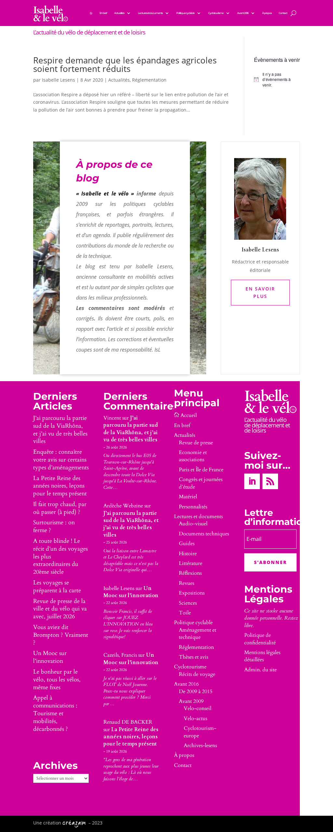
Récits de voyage (197, 674)
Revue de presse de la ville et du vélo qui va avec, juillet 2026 (60, 609)
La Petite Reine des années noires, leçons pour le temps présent (60, 486)
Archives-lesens (200, 745)
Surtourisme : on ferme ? (54, 526)
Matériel (188, 496)
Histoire (188, 553)
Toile (185, 612)
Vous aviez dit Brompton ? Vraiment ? (60, 635)
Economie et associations (193, 456)
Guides (186, 543)
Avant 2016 (242, 13)
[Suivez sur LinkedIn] (252, 481)
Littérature (190, 563)
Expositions (192, 593)
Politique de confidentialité (260, 639)
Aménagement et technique (197, 633)
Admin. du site (260, 669)
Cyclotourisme (215, 13)
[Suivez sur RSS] (270, 481)
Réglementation (149, 80)
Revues (186, 583)
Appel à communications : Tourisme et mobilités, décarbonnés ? (55, 713)
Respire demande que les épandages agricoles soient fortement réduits (125, 64)
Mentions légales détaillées (262, 656)
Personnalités (193, 506)
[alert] (277, 80)
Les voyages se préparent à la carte (57, 587)
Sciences (188, 603)
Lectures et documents (150, 13)
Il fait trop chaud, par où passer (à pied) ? (60, 508)
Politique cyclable (185, 13)
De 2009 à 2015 (195, 691)
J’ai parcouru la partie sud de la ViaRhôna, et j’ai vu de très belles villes (60, 429)
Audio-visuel (193, 523)
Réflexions (190, 573)
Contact (283, 13)
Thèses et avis (193, 657)
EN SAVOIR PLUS (260, 293)
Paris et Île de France (201, 469)
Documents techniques (204, 533)
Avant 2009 (191, 701)
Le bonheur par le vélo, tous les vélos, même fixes (57, 679)
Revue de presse (196, 442)
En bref (103, 13)
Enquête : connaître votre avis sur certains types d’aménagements (61, 460)
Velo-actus (195, 718)
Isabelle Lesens (58, 80)
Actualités (119, 13)
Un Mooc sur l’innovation (50, 657)
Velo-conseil (197, 708)
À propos (267, 13)
